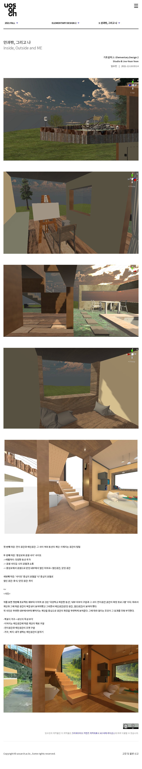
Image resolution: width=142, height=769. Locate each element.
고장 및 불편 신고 (130, 753)
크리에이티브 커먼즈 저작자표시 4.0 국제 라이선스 (93, 733)
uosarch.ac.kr (23, 753)
